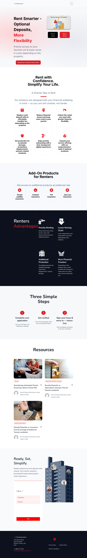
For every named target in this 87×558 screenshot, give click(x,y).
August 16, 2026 (55, 397)
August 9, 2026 (24, 439)
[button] (71, 4)
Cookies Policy (63, 545)
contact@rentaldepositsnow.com (22, 551)
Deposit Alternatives (51, 381)
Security (59, 381)
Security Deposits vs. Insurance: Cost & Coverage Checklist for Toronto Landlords (26, 429)
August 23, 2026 (24, 394)
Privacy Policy (52, 545)
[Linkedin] (54, 539)
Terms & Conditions (54, 549)
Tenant (16, 381)
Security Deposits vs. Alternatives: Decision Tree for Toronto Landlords (56, 387)
